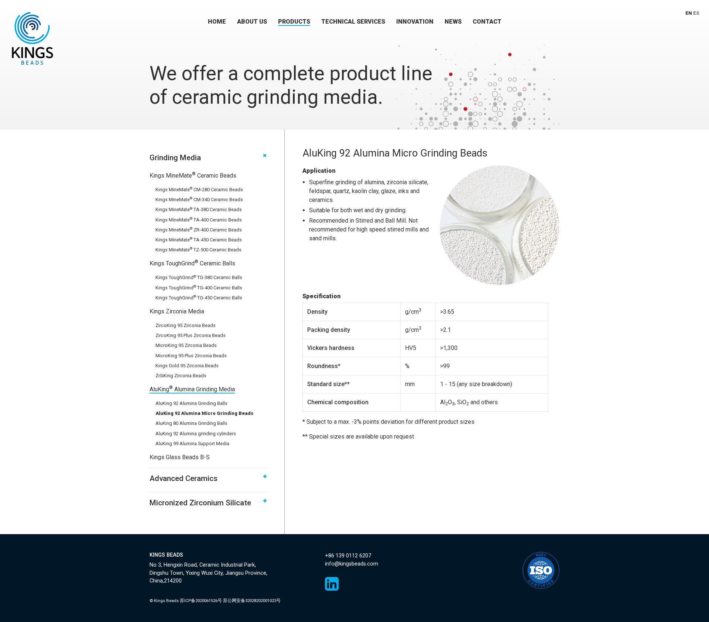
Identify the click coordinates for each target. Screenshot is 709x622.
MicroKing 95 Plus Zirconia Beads (191, 355)
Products (294, 21)
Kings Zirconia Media (177, 311)
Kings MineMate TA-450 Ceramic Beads (198, 240)
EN (688, 13)
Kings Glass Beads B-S (180, 457)
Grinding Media (175, 157)
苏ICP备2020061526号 (201, 600)
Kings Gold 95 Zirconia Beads (187, 365)
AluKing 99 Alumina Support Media (192, 443)
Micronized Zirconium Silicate (200, 502)
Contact (487, 21)
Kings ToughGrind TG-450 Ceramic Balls (198, 297)
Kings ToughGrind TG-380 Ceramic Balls (198, 277)
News (453, 21)
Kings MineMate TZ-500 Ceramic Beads (198, 249)
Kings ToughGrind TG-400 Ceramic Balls (198, 288)
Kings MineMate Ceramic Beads (193, 175)
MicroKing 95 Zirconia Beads (186, 345)
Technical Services (353, 21)
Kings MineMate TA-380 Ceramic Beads (198, 209)
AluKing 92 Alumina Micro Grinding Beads (204, 413)
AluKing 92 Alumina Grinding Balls (191, 403)
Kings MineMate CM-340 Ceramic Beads (199, 199)
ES (696, 13)
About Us (252, 21)
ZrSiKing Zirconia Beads (180, 375)
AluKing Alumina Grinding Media (192, 389)
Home (217, 21)
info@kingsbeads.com (351, 564)
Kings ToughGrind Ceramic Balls (192, 263)
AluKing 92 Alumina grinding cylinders (195, 433)
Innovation (415, 21)
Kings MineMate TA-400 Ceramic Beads (198, 220)
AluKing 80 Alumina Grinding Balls (191, 423)
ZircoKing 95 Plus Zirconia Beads (190, 335)
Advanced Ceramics (184, 478)
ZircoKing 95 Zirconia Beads (185, 325)
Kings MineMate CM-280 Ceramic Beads (199, 189)
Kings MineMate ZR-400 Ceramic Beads (198, 230)
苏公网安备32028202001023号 (252, 600)
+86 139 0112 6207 (348, 556)
